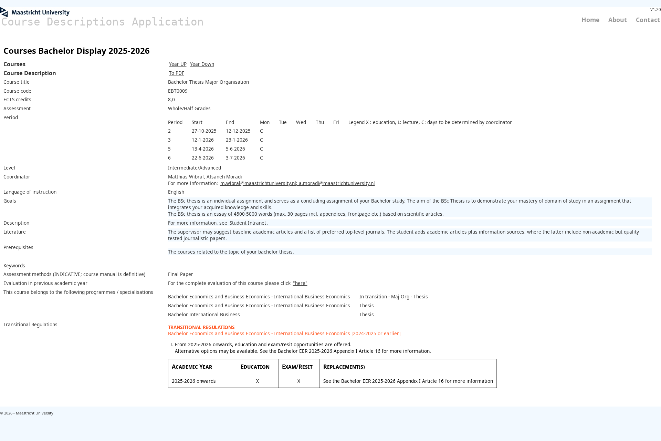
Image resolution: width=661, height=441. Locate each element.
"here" (300, 283)
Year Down (202, 64)
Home (590, 20)
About (617, 20)
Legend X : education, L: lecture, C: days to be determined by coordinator (430, 122)
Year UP (178, 64)
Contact (648, 20)
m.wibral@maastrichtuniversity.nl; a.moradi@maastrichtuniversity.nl (297, 183)
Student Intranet (248, 222)
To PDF (176, 73)
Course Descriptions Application (102, 22)
